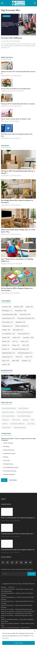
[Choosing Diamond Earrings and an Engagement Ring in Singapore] (7, 544)
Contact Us (11, 587)
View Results (13, 480)
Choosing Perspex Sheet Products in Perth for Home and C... (17, 533)
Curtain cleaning (23, 334)
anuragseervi (4, 263)
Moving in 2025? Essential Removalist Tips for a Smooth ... (18, 104)
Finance (24, 341)
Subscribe (32, 574)
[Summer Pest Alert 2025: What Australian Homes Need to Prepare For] (7, 66)
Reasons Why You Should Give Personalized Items (16, 88)
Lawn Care (6, 460)
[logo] (18, 3)
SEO (32, 420)
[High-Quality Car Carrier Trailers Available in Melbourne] (18, 386)
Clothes (5, 349)
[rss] (30, 562)
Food (14, 341)
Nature (28, 357)
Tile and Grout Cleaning (26, 318)
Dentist (16, 337)
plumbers (5, 424)
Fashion (5, 364)
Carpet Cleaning (8, 318)
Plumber (5, 330)
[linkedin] (21, 562)
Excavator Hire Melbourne (11, 38)
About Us (3, 587)
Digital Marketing (8, 353)
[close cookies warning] (34, 631)
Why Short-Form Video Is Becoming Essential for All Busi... (16, 135)
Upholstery (20, 322)
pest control (30, 424)
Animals (5, 345)
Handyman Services (9, 453)
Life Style (6, 307)
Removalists (17, 330)
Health (5, 337)
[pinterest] (17, 562)
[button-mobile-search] (35, 3)
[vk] (26, 562)
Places (5, 361)
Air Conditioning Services (10, 467)
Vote (4, 480)
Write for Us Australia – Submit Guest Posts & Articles (16, 609)
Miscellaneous (20, 310)
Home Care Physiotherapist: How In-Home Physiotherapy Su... (18, 517)
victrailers (4, 396)
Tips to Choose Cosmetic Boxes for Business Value (16, 119)
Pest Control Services (9, 471)
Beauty (15, 345)
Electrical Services (8, 450)
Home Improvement (9, 314)
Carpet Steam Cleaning (9, 408)
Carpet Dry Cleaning (8, 412)
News (25, 345)
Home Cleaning (8, 443)
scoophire (3, 41)
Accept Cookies (18, 643)
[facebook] (3, 562)
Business (18, 307)
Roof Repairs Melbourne (17, 424)
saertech (3, 75)
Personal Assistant (9, 474)
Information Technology (20, 349)
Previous (4, 386)
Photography (6, 310)
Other (15, 361)
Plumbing (6, 446)
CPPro (2, 121)
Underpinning (7, 326)
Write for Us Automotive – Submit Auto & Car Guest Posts (17, 611)
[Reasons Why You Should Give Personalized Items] (7, 83)
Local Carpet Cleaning (24, 416)
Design (29, 307)
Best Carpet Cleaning (8, 416)
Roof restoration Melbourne (25, 412)
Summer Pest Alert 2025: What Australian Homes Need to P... (18, 72)
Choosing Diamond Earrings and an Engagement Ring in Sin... (18, 549)
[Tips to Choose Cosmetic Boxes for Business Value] (7, 113)
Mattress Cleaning (21, 326)
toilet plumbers (6, 427)
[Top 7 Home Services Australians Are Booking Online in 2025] (18, 247)
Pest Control (24, 314)
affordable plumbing (20, 427)
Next (33, 386)
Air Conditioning (8, 334)
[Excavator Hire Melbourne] (18, 24)
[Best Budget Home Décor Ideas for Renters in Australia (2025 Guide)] (18, 189)
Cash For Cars (16, 420)
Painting (5, 457)
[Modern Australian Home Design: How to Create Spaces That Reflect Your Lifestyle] (18, 218)
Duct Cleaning (7, 322)
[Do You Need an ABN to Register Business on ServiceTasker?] (18, 277)
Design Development (25, 353)
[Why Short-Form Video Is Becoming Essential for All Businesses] (7, 128)
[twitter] (7, 562)
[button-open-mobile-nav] (2, 3)
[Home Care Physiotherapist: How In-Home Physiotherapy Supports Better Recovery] (7, 512)
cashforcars (5, 420)
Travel (19, 357)
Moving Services (8, 464)
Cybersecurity (7, 357)
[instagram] (12, 562)
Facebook (26, 361)
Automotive (28, 337)
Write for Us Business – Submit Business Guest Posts (16, 613)
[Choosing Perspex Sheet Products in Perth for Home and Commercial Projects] (7, 528)
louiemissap (4, 91)
